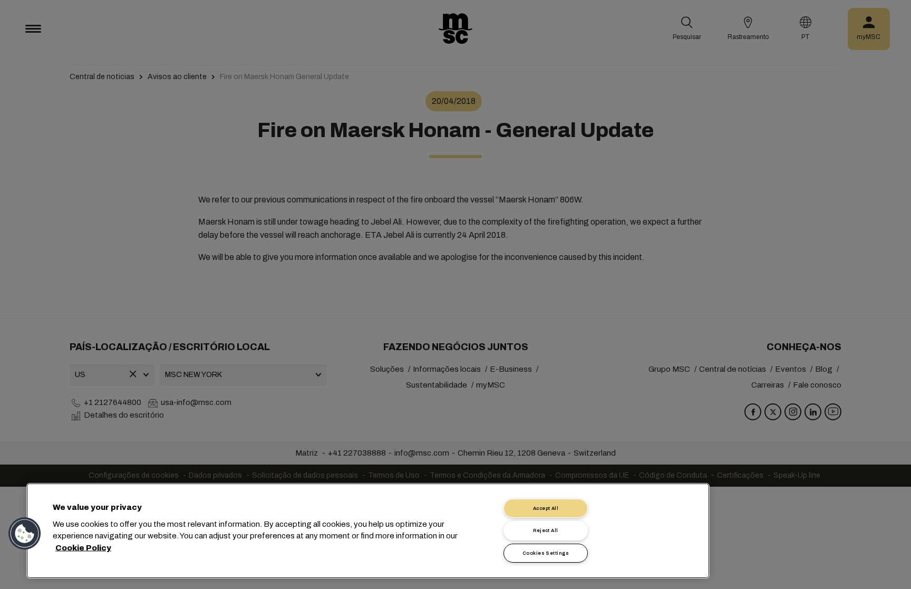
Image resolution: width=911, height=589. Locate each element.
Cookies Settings (545, 553)
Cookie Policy (83, 547)
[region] (368, 530)
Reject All (545, 530)
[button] (25, 534)
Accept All (546, 508)
